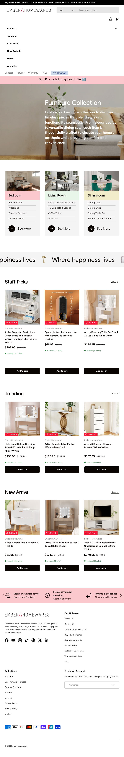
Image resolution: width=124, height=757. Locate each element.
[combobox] (88, 10)
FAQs (44, 72)
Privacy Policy (11, 708)
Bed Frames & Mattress (15, 682)
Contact (9, 72)
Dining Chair (94, 207)
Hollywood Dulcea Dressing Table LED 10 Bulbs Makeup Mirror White (20, 447)
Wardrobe (13, 207)
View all (115, 281)
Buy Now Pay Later (73, 635)
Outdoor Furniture (13, 687)
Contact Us (69, 624)
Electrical (9, 692)
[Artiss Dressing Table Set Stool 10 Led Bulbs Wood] (62, 517)
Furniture (9, 676)
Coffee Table (54, 213)
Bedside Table (15, 202)
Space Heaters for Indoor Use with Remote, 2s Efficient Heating (61, 335)
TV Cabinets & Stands (59, 207)
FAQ (66, 661)
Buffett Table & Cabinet (100, 218)
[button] (117, 19)
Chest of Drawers (17, 213)
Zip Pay (8, 714)
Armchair (53, 218)
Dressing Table (16, 218)
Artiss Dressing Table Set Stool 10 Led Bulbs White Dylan (101, 334)
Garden (8, 698)
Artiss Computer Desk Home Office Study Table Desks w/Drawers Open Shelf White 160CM (21, 337)
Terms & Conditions (73, 656)
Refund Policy (70, 645)
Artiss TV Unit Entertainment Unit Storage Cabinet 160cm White (100, 546)
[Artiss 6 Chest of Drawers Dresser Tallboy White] (101, 419)
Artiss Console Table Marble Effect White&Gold (60, 446)
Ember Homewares (19, 746)
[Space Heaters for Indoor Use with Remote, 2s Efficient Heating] (62, 307)
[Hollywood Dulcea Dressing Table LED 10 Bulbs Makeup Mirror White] (22, 419)
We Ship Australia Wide (75, 629)
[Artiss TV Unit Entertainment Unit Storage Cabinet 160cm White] (101, 517)
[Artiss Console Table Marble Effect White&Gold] (62, 419)
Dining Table (94, 202)
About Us (68, 618)
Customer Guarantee (74, 651)
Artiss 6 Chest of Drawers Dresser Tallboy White (98, 446)
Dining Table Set (96, 213)
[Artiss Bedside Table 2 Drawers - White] (22, 517)
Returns (20, 72)
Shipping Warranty (73, 640)
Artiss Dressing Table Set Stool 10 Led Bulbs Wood (61, 544)
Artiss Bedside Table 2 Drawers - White (22, 544)
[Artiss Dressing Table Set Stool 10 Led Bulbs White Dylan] (101, 307)
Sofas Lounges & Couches (61, 202)
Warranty (33, 72)
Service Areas (11, 703)
